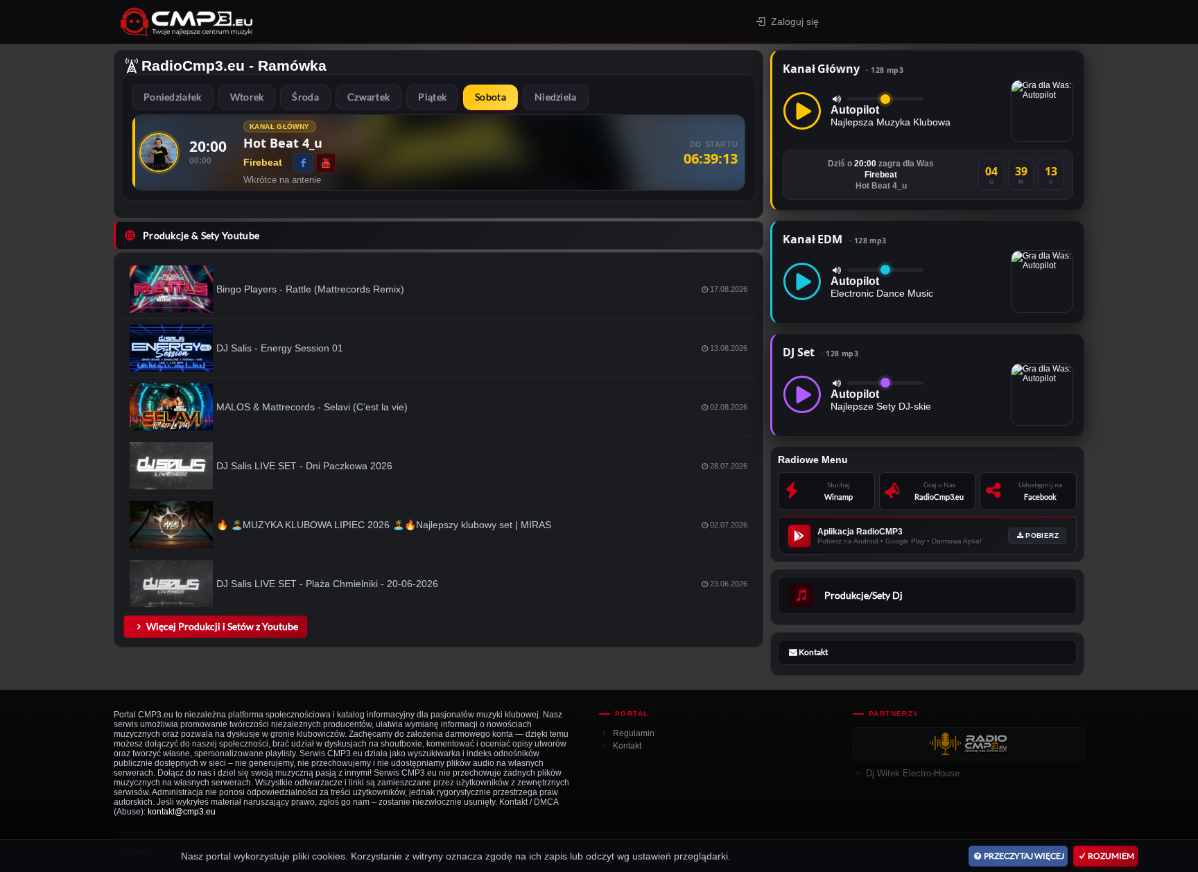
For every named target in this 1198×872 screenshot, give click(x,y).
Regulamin (633, 733)
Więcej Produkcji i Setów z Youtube (222, 626)
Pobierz (1042, 535)
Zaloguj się (795, 21)
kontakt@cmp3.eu (182, 812)
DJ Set (820, 352)
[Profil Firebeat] (158, 152)
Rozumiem (1111, 856)
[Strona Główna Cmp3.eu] (308, 22)
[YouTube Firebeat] (326, 163)
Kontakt (627, 746)
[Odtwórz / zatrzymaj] (802, 110)
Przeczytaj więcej (1024, 856)
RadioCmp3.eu (193, 65)
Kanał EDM (834, 239)
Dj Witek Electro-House (913, 773)
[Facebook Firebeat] (303, 163)
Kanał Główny (843, 68)
